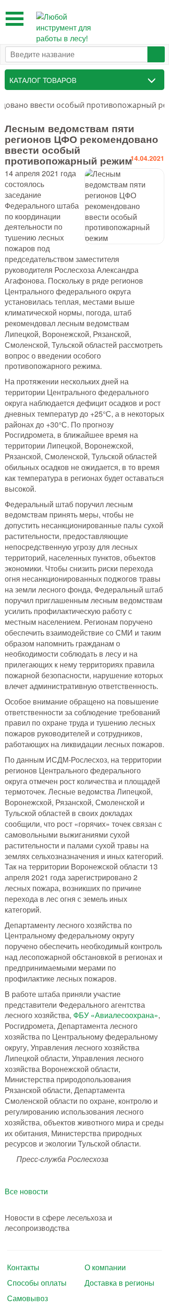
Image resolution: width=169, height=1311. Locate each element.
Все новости (26, 1191)
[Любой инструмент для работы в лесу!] (66, 28)
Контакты (23, 1267)
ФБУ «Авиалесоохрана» (115, 1015)
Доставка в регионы (119, 1283)
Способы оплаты (37, 1283)
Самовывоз (27, 1298)
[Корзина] (154, 17)
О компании (105, 1267)
